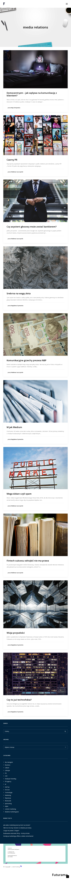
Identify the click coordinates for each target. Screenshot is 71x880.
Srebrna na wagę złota (19, 293)
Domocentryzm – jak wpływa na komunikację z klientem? (32, 94)
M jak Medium (14, 427)
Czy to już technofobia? (19, 699)
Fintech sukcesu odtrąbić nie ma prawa (28, 560)
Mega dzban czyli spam (19, 493)
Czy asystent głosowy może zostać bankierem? (31, 226)
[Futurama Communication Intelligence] (4, 3)
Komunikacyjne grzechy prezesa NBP (26, 360)
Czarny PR (12, 159)
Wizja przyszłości (16, 632)
